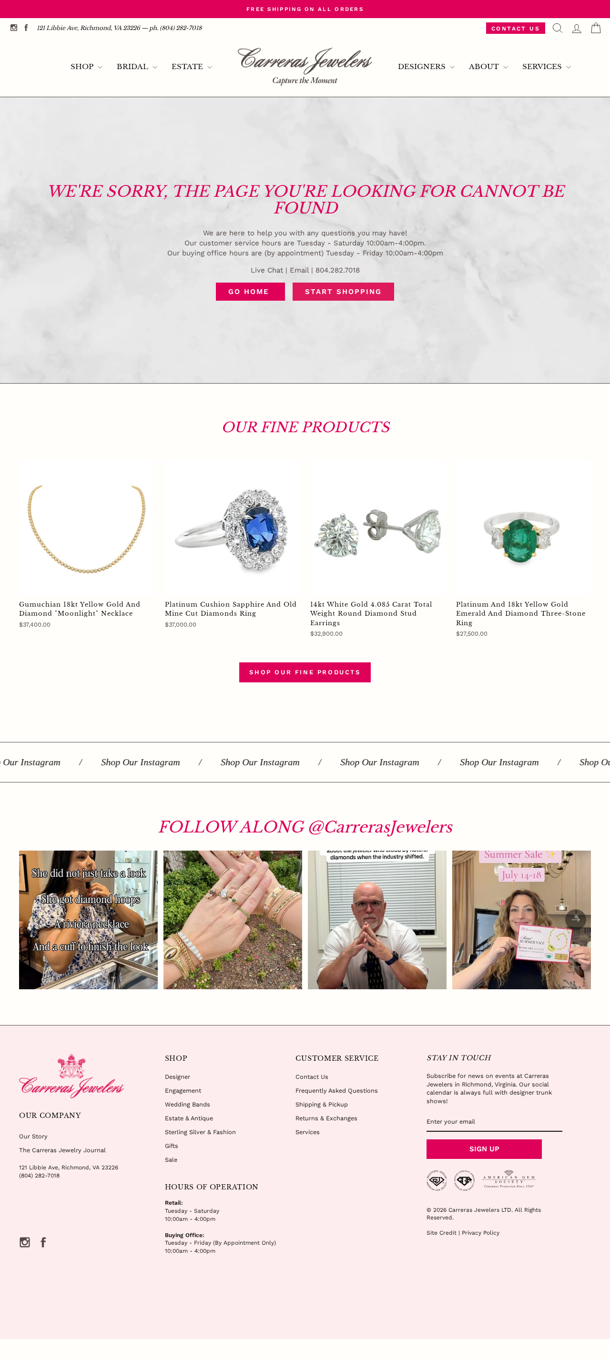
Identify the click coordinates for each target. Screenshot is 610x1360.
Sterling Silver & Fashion (200, 1132)
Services (543, 66)
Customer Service (336, 1058)
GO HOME (250, 291)
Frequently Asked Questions (336, 1090)
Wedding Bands (187, 1104)
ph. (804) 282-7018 (175, 27)
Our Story (33, 1136)
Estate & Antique (189, 1118)
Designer (177, 1076)
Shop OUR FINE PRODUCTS (304, 672)
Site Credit (442, 1232)
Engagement (183, 1090)
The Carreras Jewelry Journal (62, 1150)
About (485, 66)
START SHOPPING (343, 291)
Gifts (171, 1145)
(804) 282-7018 (39, 1175)
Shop (83, 66)
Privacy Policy (480, 1232)
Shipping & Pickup (321, 1104)
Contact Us (515, 28)
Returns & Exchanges (326, 1118)
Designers (422, 66)
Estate (188, 66)
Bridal (133, 66)
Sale (171, 1159)
